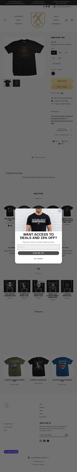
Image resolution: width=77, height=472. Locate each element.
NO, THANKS (38, 258)
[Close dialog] (59, 210)
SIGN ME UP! (38, 253)
